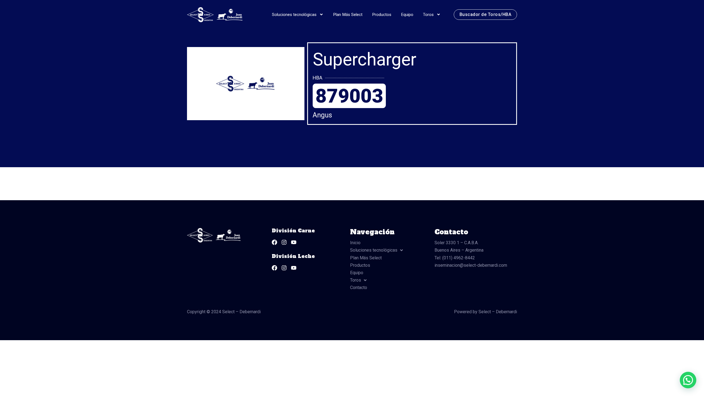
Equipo (407, 14)
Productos (381, 14)
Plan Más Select (347, 14)
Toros (428, 14)
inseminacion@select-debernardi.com (471, 265)
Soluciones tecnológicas (294, 14)
